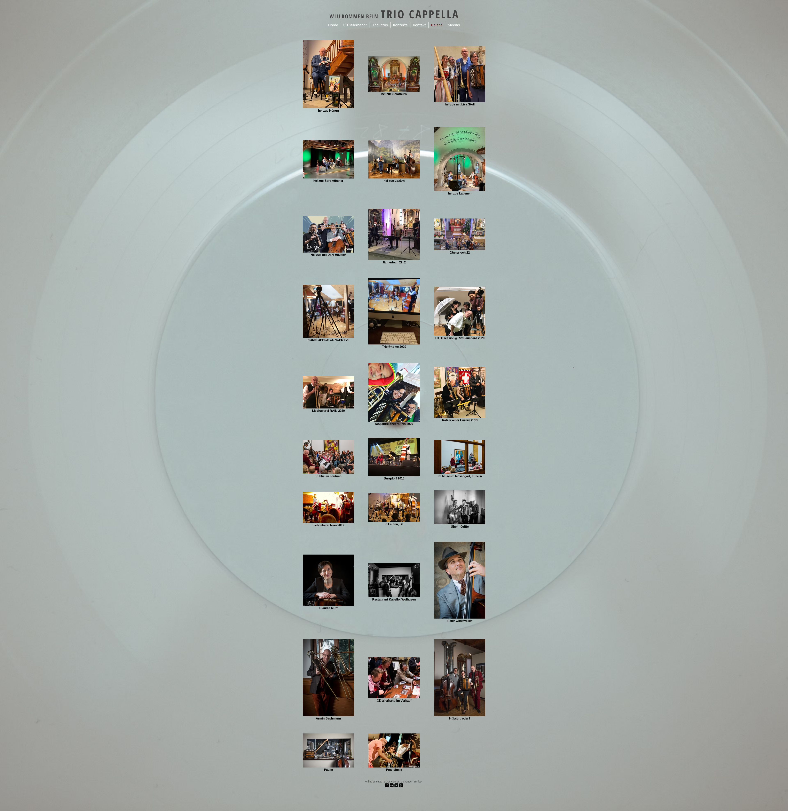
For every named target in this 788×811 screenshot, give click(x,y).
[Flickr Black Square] (392, 785)
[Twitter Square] (396, 785)
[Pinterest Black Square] (401, 785)
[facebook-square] (387, 785)
